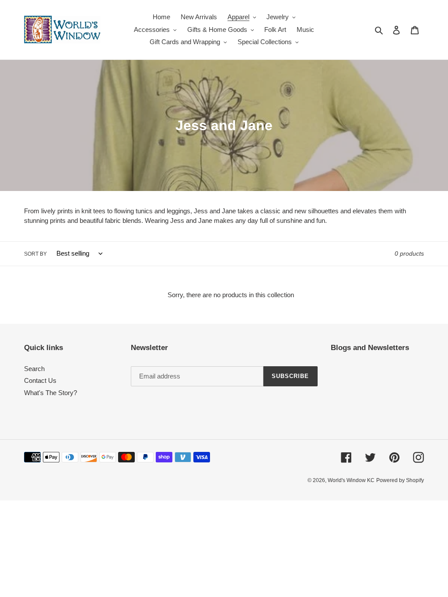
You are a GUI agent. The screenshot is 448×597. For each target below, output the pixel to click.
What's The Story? (50, 392)
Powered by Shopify (400, 480)
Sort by (35, 254)
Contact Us (40, 380)
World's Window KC (351, 480)
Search (34, 368)
